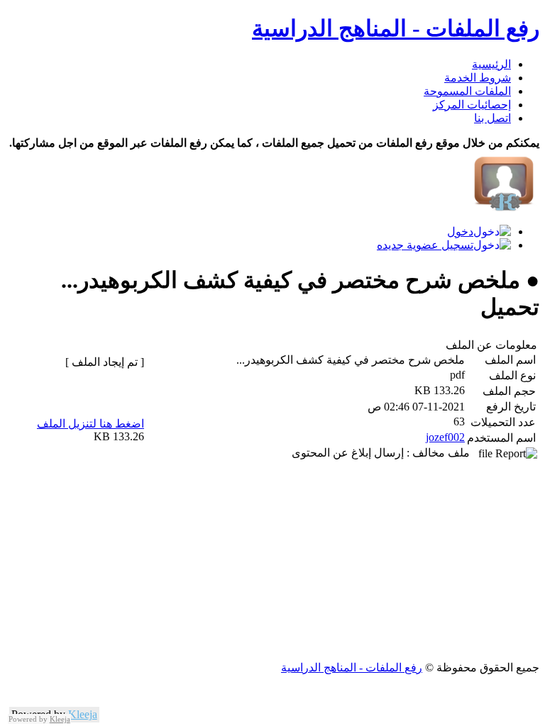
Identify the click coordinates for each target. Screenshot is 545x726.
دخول (460, 231)
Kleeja (82, 714)
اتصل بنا (492, 118)
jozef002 (445, 437)
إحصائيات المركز (472, 105)
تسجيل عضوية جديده (425, 245)
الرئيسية (491, 64)
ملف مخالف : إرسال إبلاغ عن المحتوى (385, 453)
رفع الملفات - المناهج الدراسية (395, 28)
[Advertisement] (272, 561)
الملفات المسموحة (467, 91)
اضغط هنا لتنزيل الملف (90, 424)
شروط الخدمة (477, 78)
